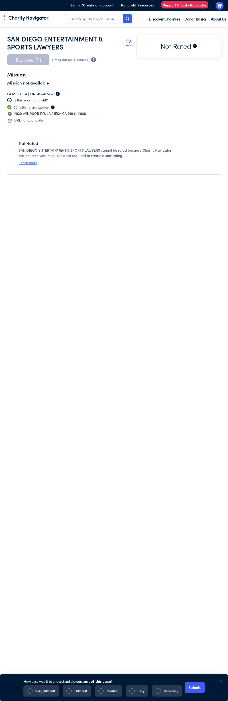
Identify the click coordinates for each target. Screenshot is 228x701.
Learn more (28, 162)
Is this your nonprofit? (30, 100)
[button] (28, 59)
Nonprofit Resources (137, 5)
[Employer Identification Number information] (58, 94)
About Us (218, 19)
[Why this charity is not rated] (195, 46)
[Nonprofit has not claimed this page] (9, 100)
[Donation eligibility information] (93, 59)
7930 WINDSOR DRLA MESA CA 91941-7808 (50, 113)
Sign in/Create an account (92, 5)
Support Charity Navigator (184, 4)
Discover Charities (164, 19)
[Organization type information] (53, 107)
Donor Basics (195, 19)
